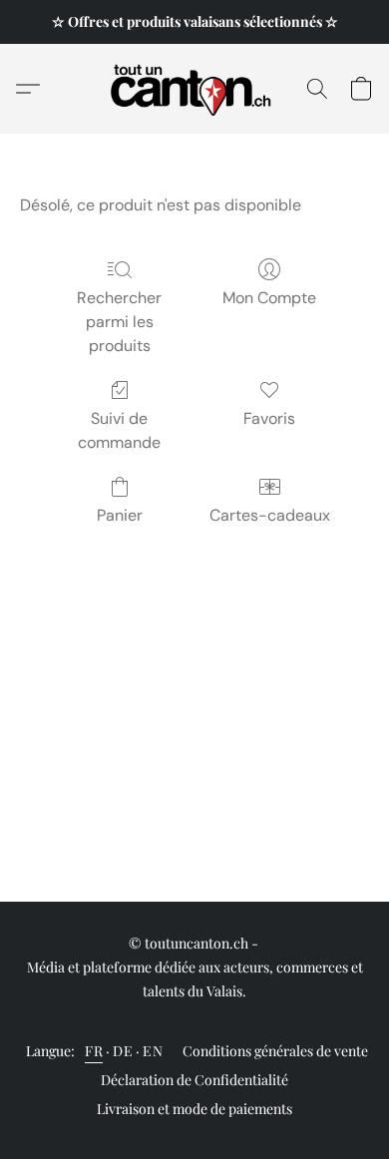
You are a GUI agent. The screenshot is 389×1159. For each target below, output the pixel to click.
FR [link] (94, 1050)
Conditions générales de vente (275, 1050)
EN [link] (153, 1050)
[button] (195, 89)
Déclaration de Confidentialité (194, 1079)
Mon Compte (269, 297)
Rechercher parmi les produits (119, 321)
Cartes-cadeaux (269, 515)
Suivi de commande (119, 430)
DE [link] (123, 1050)
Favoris (269, 418)
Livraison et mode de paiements (194, 1108)
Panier (120, 515)
